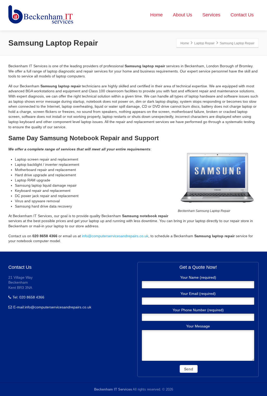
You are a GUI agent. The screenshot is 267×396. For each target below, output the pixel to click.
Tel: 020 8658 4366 (28, 297)
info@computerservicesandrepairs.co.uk (115, 236)
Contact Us (242, 14)
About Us (182, 14)
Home (156, 14)
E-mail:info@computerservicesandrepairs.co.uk (52, 307)
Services (211, 14)
